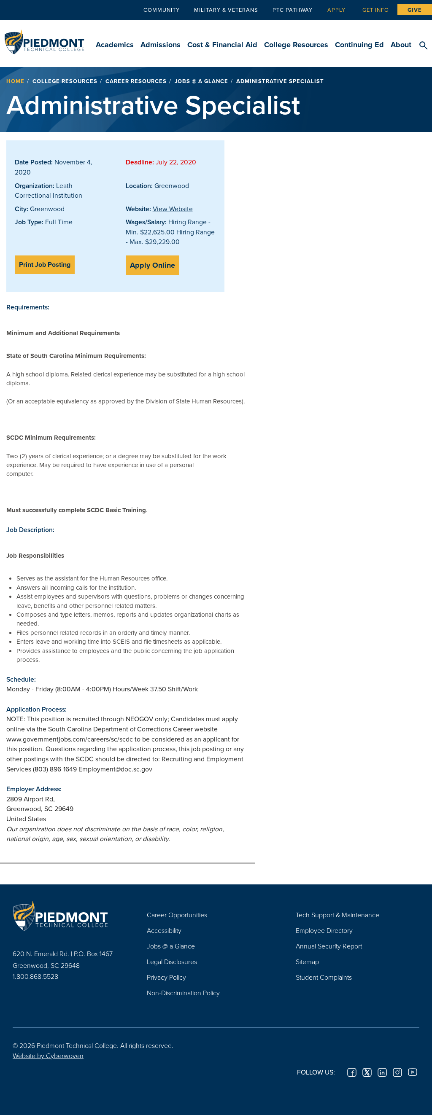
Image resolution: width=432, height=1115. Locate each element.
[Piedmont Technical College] (67, 916)
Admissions (160, 44)
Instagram (397, 1072)
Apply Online (152, 265)
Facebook (351, 1072)
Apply (336, 9)
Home (15, 81)
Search (423, 46)
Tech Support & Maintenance (337, 914)
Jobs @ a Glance (201, 81)
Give (415, 10)
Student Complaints (324, 977)
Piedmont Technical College (44, 38)
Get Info (375, 9)
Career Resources (136, 81)
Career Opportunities (177, 914)
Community (161, 9)
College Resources (296, 44)
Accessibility (164, 930)
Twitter (367, 1072)
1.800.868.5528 (35, 976)
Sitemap (307, 961)
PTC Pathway (293, 9)
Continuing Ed (359, 44)
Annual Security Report (329, 946)
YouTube (412, 1072)
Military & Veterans (226, 9)
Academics (115, 44)
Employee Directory (324, 930)
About (401, 44)
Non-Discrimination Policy (183, 992)
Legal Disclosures (172, 961)
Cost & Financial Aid (222, 44)
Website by (48, 1055)
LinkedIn (382, 1072)
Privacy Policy (166, 977)
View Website (173, 208)
